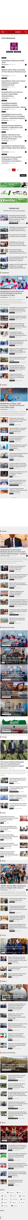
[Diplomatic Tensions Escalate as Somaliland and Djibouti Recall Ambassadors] (3, 1045)
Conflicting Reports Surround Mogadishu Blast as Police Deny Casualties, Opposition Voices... (18, 465)
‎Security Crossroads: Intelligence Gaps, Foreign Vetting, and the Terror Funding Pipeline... (18, 576)
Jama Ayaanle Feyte (4, 555)
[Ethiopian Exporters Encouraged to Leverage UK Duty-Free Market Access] (4, 789)
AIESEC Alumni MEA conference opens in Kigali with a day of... (13, 887)
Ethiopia (3, 132)
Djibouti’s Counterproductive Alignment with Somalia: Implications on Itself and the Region (16, 1036)
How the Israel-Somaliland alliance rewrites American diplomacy (17, 619)
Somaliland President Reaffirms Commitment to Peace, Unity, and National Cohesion (16, 376)
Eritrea (3, 952)
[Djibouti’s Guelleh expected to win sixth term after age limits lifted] (14, 992)
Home (3, 35)
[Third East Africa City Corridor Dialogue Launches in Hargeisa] (4, 236)
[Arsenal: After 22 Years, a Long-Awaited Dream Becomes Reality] (14, 1134)
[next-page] (21, 170)
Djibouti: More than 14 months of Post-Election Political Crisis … (14, 72)
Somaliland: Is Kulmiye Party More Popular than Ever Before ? (14, 148)
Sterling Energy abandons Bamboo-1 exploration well (12, 126)
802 (18, 170)
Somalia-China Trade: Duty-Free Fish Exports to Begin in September (18, 473)
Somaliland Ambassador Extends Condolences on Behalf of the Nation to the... (9, 845)
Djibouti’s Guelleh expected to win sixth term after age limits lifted (13, 996)
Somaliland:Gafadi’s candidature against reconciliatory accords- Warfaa (14, 105)
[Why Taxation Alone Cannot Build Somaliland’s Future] (14, 724)
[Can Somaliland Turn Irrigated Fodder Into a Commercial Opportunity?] (3, 1077)
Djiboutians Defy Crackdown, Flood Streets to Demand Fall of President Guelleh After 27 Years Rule (17, 1026)
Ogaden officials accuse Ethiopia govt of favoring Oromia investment (12, 137)
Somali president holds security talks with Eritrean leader (17, 974)
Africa (3, 67)
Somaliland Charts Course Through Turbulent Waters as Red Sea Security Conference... (17, 367)
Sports (10, 1176)
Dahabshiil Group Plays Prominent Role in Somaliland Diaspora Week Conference (13, 710)
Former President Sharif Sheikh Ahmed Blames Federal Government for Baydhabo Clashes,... (18, 456)
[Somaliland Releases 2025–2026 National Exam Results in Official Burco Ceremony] (4, 259)
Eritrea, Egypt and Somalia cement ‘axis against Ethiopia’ (18, 967)
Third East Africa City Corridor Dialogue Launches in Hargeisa (17, 316)
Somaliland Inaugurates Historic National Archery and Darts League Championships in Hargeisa (17, 1165)
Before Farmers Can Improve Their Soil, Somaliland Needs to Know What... (18, 584)
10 (25, 140)
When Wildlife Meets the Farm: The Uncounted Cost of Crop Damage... (18, 359)
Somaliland (4, 78)
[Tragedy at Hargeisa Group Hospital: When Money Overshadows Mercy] (4, 593)
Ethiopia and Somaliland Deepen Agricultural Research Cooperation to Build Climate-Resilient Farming (17, 1114)
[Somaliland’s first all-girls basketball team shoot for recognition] (3, 1182)
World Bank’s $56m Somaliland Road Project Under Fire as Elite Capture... (18, 611)
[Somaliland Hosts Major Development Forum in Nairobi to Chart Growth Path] (24, 837)
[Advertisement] (14, 15)
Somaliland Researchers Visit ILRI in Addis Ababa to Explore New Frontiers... (17, 780)
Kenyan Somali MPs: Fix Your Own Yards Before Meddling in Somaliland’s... (8, 828)
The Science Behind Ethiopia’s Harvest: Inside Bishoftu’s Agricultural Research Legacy (12, 764)
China (11, 476)
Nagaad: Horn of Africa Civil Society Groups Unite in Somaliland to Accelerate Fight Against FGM (17, 1016)
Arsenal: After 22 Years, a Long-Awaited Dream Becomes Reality (12, 1138)
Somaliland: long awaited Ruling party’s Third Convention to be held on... (12, 159)
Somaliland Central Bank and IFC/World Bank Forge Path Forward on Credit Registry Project (18, 218)
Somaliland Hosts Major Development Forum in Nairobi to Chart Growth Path (9, 836)
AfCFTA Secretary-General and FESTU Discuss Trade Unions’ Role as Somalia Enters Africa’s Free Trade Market (14, 675)
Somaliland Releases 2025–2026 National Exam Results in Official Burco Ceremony (18, 258)
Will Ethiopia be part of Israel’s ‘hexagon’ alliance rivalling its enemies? (18, 805)
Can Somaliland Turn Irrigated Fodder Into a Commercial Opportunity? (16, 1077)
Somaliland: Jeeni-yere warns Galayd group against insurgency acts (13, 83)
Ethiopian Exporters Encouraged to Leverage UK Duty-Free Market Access (18, 788)
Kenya (2, 823)
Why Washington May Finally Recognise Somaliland (17, 899)
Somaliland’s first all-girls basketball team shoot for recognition (15, 1182)
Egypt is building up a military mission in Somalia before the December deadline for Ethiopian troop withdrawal (17, 959)
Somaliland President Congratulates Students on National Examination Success (17, 251)
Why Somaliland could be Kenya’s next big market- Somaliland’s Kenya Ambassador (9, 853)
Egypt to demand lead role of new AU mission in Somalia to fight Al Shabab (13, 948)
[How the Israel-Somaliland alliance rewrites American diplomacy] (4, 620)
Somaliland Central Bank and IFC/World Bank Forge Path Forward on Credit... (11, 293)
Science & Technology (14, 362)
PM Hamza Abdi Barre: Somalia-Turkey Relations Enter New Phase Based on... (18, 446)
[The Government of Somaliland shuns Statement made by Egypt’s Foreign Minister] (3, 1173)
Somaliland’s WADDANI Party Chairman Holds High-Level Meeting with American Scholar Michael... (18, 927)
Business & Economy (13, 223)
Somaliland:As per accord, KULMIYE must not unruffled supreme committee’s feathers (13, 116)
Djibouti (3, 999)
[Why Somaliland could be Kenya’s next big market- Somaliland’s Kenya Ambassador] (24, 853)
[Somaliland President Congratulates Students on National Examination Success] (4, 251)
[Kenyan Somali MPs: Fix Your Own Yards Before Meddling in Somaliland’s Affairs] (24, 828)
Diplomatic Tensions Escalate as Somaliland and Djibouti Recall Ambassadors (17, 1045)
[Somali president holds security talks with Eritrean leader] (3, 975)
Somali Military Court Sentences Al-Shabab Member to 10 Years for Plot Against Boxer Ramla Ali (17, 1147)
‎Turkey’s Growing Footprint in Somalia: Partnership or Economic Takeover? (17, 438)
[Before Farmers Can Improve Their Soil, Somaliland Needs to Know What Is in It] (4, 585)
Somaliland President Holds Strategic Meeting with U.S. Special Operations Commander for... (18, 908)
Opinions (4, 57)
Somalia (2, 400)
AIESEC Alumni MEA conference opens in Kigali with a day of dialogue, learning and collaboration (14, 658)
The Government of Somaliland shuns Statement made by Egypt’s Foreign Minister (17, 1173)
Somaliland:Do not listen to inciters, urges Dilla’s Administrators (12, 94)
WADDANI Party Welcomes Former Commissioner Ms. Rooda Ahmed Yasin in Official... (18, 243)
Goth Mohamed (5, 64)
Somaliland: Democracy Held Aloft (13, 61)
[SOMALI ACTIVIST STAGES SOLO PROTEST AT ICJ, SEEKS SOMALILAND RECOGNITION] (4, 266)
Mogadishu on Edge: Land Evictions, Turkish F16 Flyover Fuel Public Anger (12, 405)
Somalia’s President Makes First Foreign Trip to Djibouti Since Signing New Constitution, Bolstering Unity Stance (17, 1006)
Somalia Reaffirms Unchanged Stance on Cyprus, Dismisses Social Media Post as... (18, 429)
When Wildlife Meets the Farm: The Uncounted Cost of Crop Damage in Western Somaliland (13, 1066)
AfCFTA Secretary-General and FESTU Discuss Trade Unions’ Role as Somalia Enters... (17, 481)
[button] (2, 32)
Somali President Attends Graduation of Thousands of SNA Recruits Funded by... (18, 490)
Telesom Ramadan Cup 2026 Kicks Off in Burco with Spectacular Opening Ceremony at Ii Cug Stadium (17, 1156)
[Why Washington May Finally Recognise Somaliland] (4, 900)
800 (9, 170)
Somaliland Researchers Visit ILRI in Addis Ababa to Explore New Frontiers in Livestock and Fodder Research (17, 1094)
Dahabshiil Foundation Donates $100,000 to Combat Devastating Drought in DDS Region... (18, 796)
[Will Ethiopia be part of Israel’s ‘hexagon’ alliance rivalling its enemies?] (4, 805)
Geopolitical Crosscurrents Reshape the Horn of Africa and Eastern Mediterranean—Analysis (18, 420)
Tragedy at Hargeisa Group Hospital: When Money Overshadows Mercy (16, 593)
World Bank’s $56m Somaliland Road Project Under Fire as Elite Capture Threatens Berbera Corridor (14, 693)
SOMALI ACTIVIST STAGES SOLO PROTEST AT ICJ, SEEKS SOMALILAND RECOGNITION (18, 266)
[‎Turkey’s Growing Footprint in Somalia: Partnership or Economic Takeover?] (4, 438)
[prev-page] (6, 170)
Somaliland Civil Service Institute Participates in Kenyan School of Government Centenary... (9, 819)
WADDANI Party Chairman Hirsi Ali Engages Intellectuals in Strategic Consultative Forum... (18, 228)
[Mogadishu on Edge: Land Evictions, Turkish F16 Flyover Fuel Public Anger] (14, 394)
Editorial (3, 111)
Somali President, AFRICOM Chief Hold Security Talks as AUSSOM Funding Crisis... (17, 917)
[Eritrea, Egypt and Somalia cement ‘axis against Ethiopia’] (3, 968)
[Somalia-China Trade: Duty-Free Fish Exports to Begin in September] (4, 474)
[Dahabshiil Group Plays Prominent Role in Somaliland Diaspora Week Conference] (14, 707)
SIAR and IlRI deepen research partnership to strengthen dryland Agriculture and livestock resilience (17, 1104)
